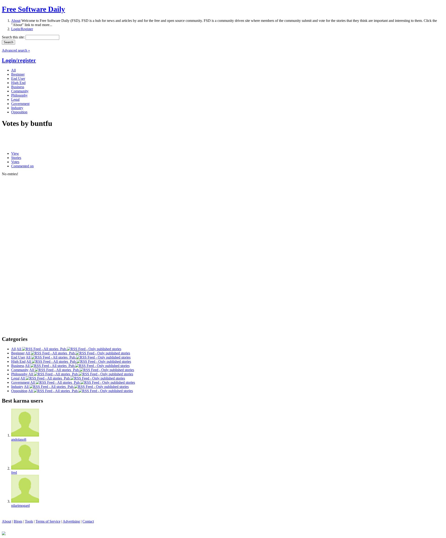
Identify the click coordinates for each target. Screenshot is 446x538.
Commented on (22, 166)
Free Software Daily (33, 9)
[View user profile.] (25, 435)
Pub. (62, 349)
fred (14, 472)
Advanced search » (16, 50)
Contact (88, 521)
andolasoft (18, 439)
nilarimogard (20, 506)
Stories (16, 158)
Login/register (19, 60)
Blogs (18, 521)
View (15, 153)
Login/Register (22, 29)
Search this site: (14, 37)
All (19, 349)
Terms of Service (48, 521)
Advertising (71, 521)
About (15, 21)
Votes (15, 162)
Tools (29, 521)
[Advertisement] (56, 140)
